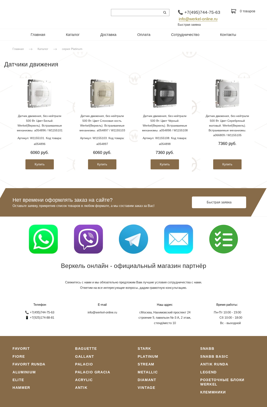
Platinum (148, 357)
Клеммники (213, 392)
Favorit (21, 349)
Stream (146, 364)
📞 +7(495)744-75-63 (199, 12)
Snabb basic (214, 357)
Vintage (146, 388)
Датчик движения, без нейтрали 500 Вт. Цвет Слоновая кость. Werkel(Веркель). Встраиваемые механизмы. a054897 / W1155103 (102, 123)
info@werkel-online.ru (198, 19)
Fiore (19, 357)
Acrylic (84, 380)
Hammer (21, 388)
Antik (81, 388)
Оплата (143, 35)
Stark (144, 349)
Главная (38, 35)
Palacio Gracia (92, 372)
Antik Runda (214, 364)
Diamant (147, 380)
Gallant (84, 357)
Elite (18, 380)
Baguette (86, 349)
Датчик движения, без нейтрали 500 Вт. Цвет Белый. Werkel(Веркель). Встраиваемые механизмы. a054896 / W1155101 (40, 123)
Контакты (228, 35)
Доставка (108, 35)
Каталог (73, 35)
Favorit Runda (29, 364)
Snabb (207, 349)
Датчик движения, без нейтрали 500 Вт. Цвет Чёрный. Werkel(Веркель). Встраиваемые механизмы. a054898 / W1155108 (165, 123)
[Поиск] (165, 12)
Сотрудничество (185, 35)
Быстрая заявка (189, 24)
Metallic (148, 372)
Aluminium (24, 372)
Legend (208, 372)
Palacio (84, 364)
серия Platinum (72, 49)
